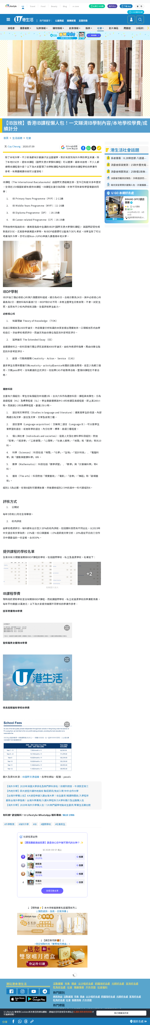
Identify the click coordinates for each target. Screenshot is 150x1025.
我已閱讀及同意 (121, 1012)
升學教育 (10, 824)
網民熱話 (57, 996)
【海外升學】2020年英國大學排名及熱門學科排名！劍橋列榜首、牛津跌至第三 (47, 786)
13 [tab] (72, 39)
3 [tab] (74, 32)
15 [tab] (78, 39)
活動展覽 (58, 983)
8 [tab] (71, 35)
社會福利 (102, 987)
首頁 (6, 138)
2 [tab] (71, 32)
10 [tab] (77, 35)
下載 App (127, 6)
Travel (32, 6)
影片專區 (113, 28)
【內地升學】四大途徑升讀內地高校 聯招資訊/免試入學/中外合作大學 (42, 791)
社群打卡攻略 (98, 6)
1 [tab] (68, 32)
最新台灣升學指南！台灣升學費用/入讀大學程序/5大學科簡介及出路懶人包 (45, 800)
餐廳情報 (79, 987)
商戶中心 (112, 6)
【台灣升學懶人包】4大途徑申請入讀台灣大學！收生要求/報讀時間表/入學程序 (47, 795)
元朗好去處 (118, 983)
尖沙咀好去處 (85, 983)
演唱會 (11, 28)
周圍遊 (127, 28)
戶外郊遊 (91, 987)
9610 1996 (68, 815)
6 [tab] (83, 32)
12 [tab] (83, 35)
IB (30, 776)
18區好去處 (142, 28)
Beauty (54, 6)
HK (23, 6)
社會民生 (60, 824)
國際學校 (46, 824)
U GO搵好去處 (137, 12)
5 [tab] (80, 32)
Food (43, 6)
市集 (67, 983)
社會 (28, 138)
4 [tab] (77, 32)
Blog (65, 6)
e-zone (76, 6)
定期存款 (83, 21)
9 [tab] (74, 35)
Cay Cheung (14, 146)
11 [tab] (80, 35)
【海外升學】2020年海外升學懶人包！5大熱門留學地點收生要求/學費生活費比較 (48, 805)
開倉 (73, 983)
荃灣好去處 (132, 983)
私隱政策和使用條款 (83, 1011)
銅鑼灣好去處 (102, 983)
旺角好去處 (59, 987)
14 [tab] (75, 39)
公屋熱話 (59, 21)
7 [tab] (68, 35)
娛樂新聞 (71, 21)
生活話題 (17, 138)
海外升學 (24, 824)
